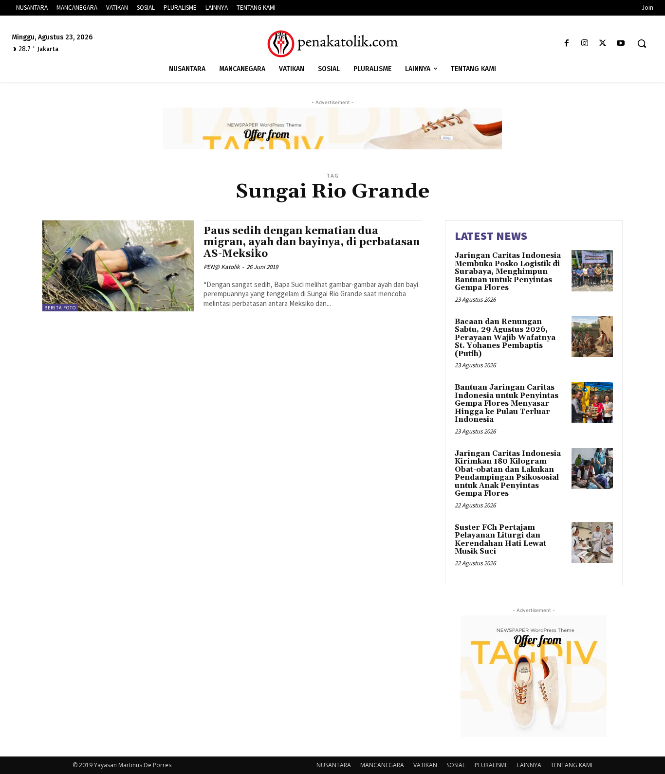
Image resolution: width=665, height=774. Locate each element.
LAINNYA (529, 765)
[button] (641, 43)
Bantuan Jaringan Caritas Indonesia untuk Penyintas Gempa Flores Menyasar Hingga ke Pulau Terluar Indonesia (506, 403)
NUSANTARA (333, 765)
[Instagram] (584, 43)
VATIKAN (425, 765)
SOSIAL (455, 765)
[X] (603, 43)
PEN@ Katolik (221, 267)
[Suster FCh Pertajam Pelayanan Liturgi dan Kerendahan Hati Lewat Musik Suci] (592, 542)
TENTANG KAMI (571, 765)
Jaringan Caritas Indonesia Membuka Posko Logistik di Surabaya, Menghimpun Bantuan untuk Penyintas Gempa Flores (508, 271)
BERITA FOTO (60, 308)
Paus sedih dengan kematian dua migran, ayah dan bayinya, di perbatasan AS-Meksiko (311, 242)
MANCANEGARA (382, 765)
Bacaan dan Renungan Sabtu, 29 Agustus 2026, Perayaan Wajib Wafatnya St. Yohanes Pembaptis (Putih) (505, 338)
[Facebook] (566, 43)
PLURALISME (491, 765)
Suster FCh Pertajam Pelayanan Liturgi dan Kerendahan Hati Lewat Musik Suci (500, 540)
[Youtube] (621, 43)
